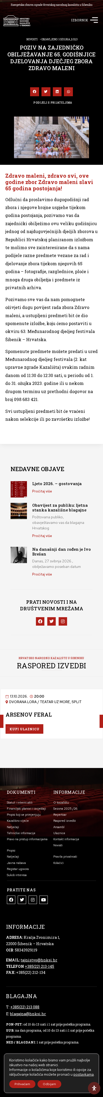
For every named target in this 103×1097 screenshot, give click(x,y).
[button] (94, 20)
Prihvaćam (22, 1084)
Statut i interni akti (19, 802)
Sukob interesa (17, 875)
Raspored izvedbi (64, 821)
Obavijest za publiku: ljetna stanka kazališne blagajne (60, 507)
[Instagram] (33, 900)
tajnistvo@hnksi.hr (39, 960)
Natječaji (13, 827)
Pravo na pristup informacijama (27, 839)
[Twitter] (22, 900)
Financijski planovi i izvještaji (26, 808)
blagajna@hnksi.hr (28, 1013)
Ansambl (58, 827)
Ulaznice (59, 833)
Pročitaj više (42, 491)
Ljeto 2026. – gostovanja (57, 483)
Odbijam (49, 1084)
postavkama (83, 1074)
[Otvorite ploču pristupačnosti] (94, 1088)
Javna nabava (16, 863)
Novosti (32, 39)
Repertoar (60, 814)
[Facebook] (11, 900)
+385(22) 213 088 (24, 1006)
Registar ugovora (18, 869)
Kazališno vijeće (18, 821)
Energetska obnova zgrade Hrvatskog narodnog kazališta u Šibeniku (51, 5)
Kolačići (58, 863)
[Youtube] (43, 900)
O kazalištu (61, 802)
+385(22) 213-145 (39, 966)
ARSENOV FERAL (29, 714)
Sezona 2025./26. (65, 808)
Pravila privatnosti (65, 856)
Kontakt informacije (66, 839)
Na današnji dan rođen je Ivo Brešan (61, 552)
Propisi (11, 850)
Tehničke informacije (21, 833)
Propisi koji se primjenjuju (24, 814)
